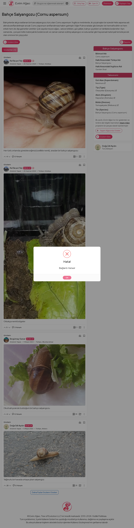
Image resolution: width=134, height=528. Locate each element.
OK (67, 277)
